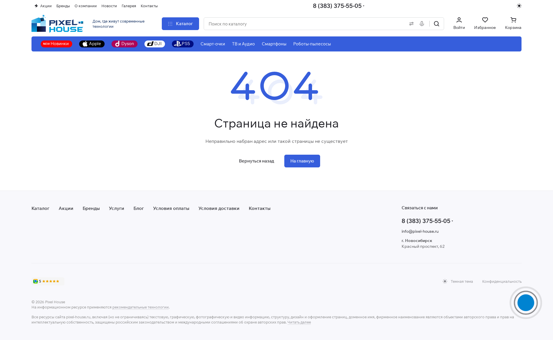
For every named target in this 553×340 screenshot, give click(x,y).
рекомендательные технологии (140, 307)
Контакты (259, 208)
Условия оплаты (171, 208)
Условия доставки (219, 208)
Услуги (116, 208)
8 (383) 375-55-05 (337, 5)
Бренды (91, 208)
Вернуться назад (256, 161)
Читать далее (299, 322)
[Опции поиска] (410, 24)
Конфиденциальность (502, 281)
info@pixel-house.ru (420, 231)
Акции (66, 208)
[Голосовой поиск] (423, 24)
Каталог (40, 208)
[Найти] (436, 24)
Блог (138, 208)
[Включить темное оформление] (519, 5)
